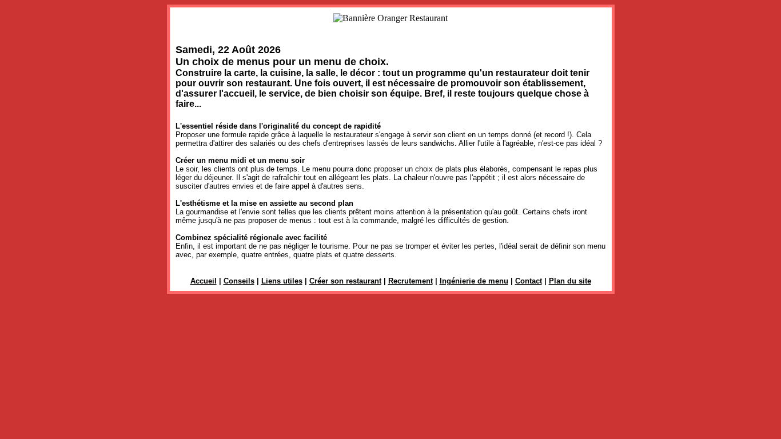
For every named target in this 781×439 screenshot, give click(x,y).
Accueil (203, 281)
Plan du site (570, 281)
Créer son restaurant (345, 281)
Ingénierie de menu (474, 281)
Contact (528, 281)
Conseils (239, 281)
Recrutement (410, 281)
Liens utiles (281, 281)
